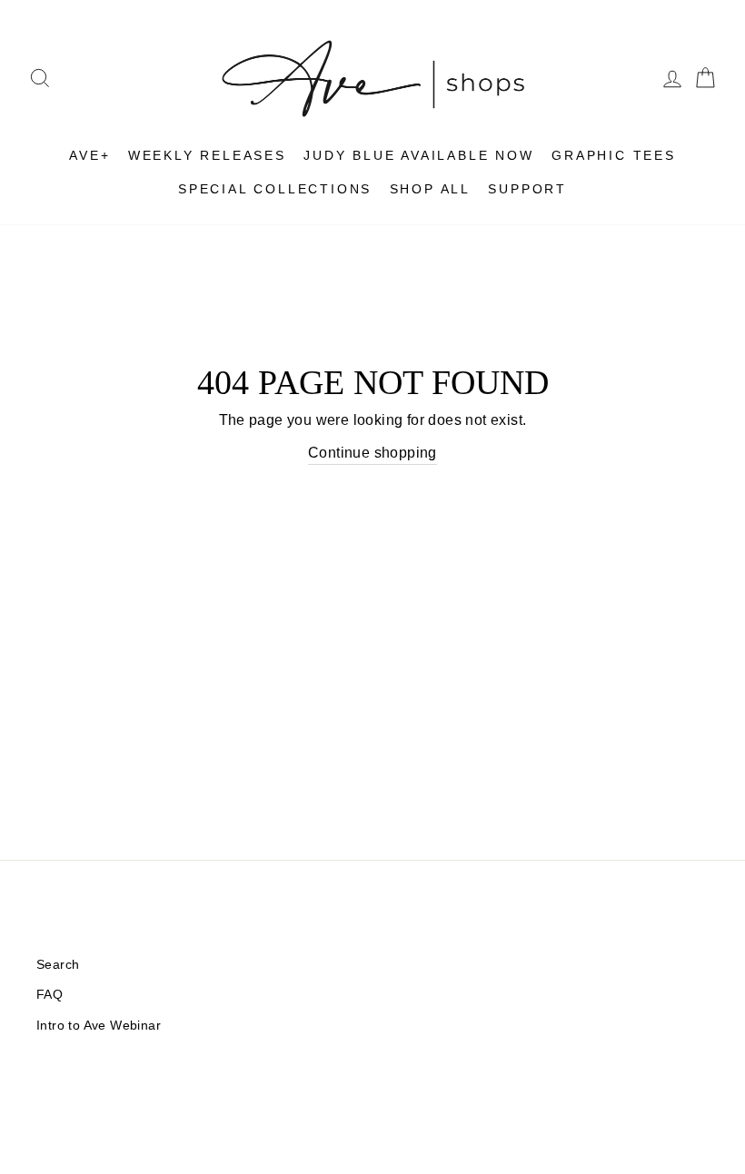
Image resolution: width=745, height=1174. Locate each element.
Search (57, 965)
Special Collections (275, 189)
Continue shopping (372, 452)
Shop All (430, 189)
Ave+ (89, 155)
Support (527, 189)
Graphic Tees (613, 155)
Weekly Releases (207, 155)
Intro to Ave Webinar (98, 1025)
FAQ (49, 994)
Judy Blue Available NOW (418, 155)
